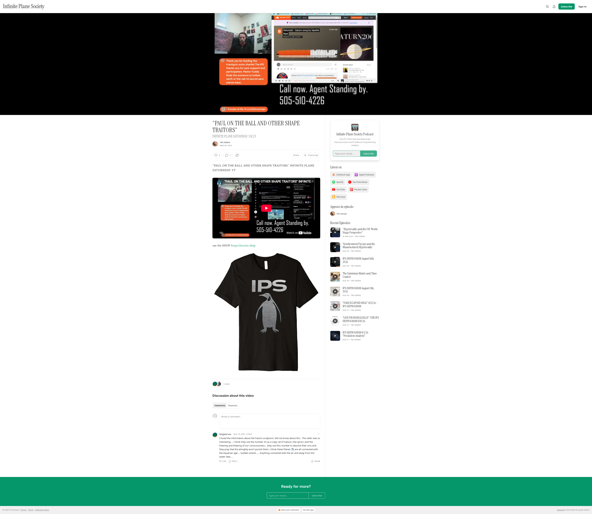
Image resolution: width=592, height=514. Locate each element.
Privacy (24, 510)
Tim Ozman (225, 142)
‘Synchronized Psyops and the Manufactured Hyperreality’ (359, 245)
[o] (335, 232)
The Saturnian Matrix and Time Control (360, 275)
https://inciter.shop (243, 245)
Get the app (308, 510)
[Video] (205, 61)
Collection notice (42, 510)
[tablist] (225, 405)
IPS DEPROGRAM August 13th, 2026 (358, 290)
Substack (561, 510)
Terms (30, 510)
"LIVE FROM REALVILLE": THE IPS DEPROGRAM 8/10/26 (361, 319)
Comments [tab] (219, 405)
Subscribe (566, 6)
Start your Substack (290, 510)
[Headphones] (205, 67)
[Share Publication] (554, 6)
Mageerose (225, 434)
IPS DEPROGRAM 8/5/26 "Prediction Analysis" (355, 334)
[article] (355, 232)
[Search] (547, 6)
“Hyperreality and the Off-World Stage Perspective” (360, 230)
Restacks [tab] (232, 405)
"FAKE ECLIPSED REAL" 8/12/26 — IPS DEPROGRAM (360, 304)
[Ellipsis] (318, 433)
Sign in (582, 6)
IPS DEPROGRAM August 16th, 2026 (358, 260)
